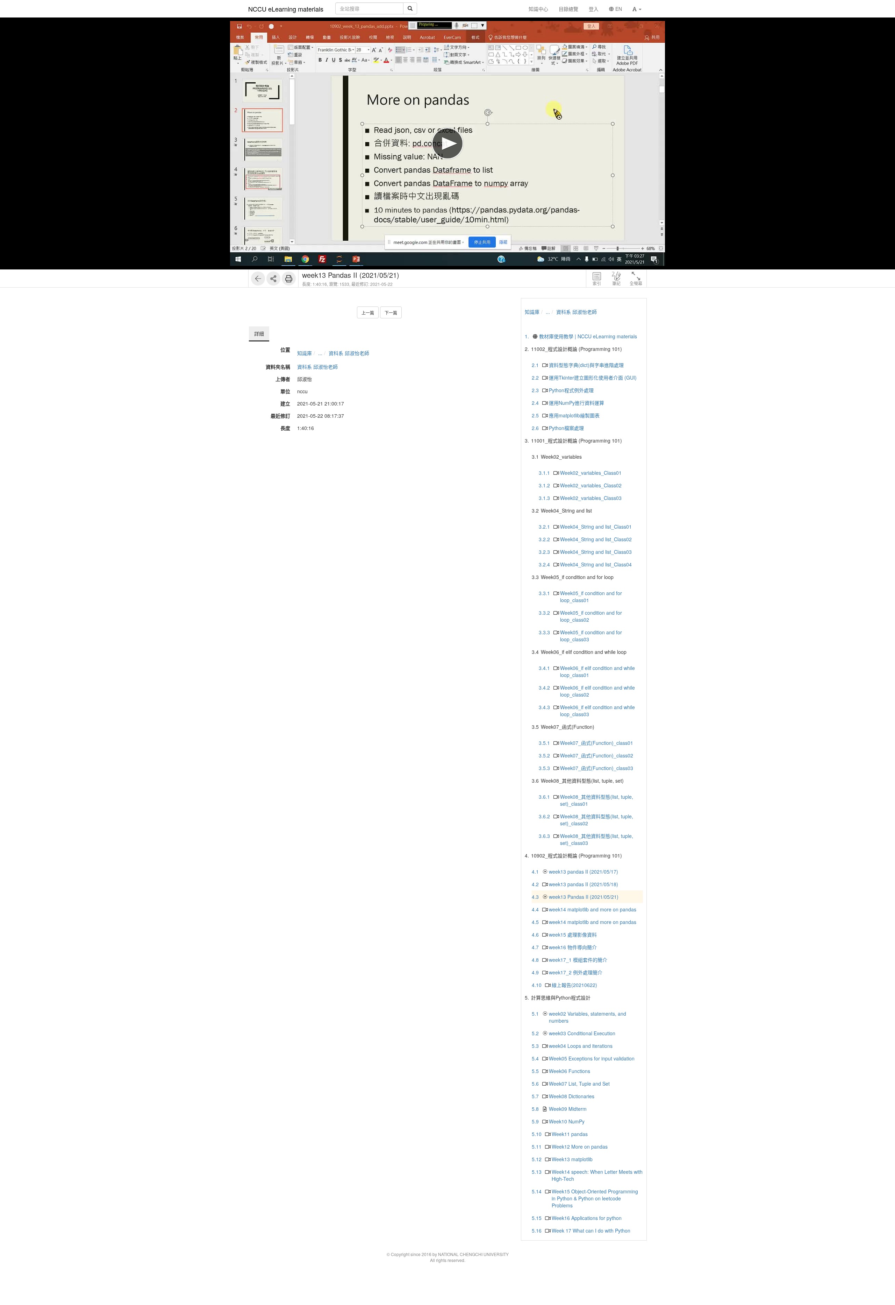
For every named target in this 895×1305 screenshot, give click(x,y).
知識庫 (304, 353)
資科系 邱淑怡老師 (349, 353)
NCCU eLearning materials (285, 8)
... (320, 353)
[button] (637, 8)
